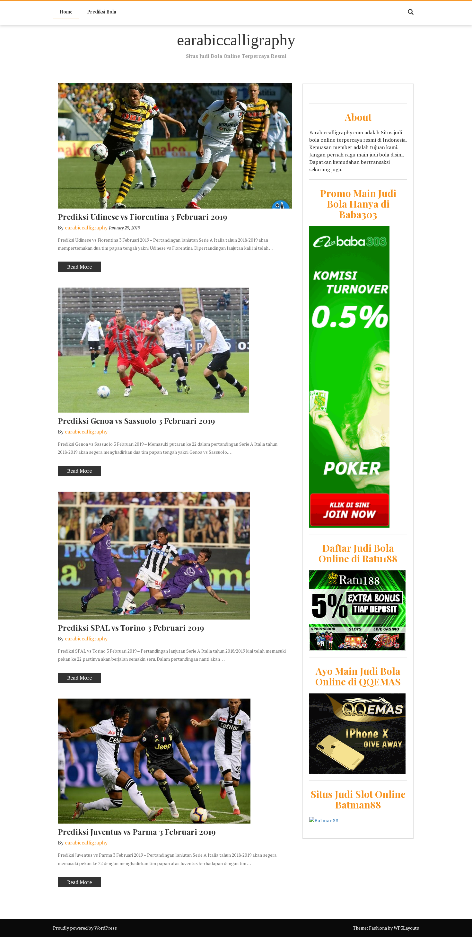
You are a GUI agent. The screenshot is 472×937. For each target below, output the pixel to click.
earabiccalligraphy (236, 40)
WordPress (105, 928)
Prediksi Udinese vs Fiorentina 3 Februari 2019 (142, 216)
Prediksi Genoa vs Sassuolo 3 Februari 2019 (136, 420)
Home (66, 12)
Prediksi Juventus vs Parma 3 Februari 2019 (137, 831)
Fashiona (378, 928)
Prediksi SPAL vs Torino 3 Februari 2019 (131, 627)
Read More (75, 267)
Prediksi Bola (101, 12)
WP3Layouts (406, 928)
